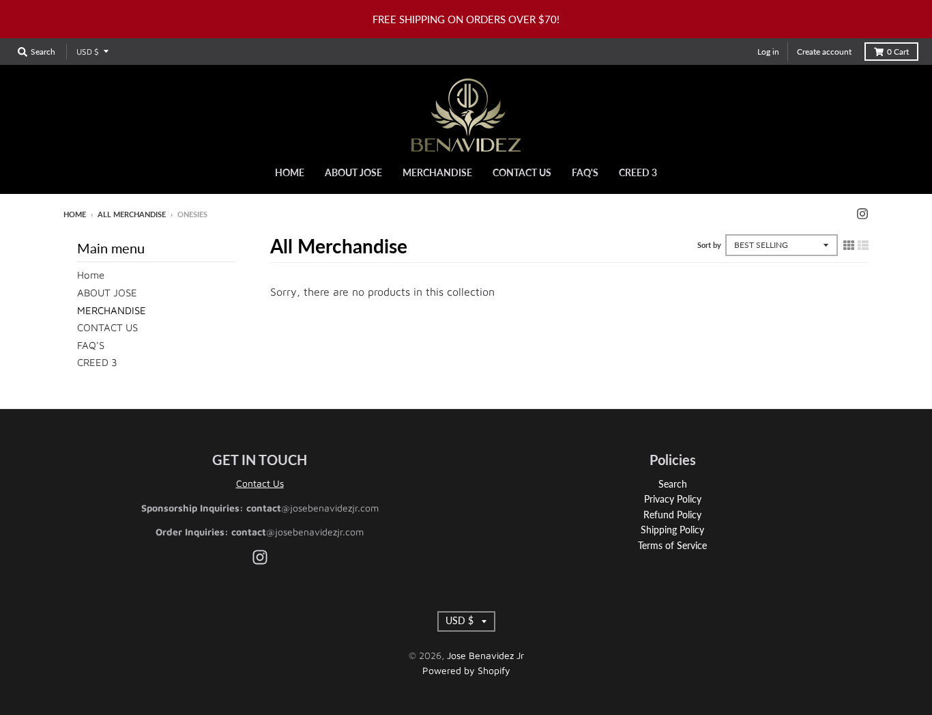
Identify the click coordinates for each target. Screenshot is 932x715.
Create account (824, 51)
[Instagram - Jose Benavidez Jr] (862, 214)
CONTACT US (107, 327)
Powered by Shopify (466, 670)
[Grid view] (848, 245)
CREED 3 (97, 362)
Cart (898, 51)
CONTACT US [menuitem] (522, 172)
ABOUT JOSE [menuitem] (353, 172)
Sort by (709, 244)
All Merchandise (132, 214)
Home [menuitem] (289, 172)
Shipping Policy (672, 529)
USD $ (87, 51)
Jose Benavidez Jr (485, 655)
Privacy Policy (672, 499)
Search (672, 484)
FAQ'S (90, 345)
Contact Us (260, 483)
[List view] (863, 245)
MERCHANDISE (111, 310)
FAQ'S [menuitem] (585, 172)
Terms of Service (672, 545)
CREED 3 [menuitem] (638, 172)
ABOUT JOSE (107, 292)
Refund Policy (672, 514)
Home (74, 214)
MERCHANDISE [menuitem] (437, 172)
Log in (768, 51)
